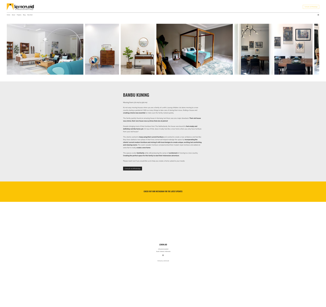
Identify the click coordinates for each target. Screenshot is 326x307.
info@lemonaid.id (163, 249)
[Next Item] (316, 49)
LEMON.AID (163, 244)
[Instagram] (318, 15)
